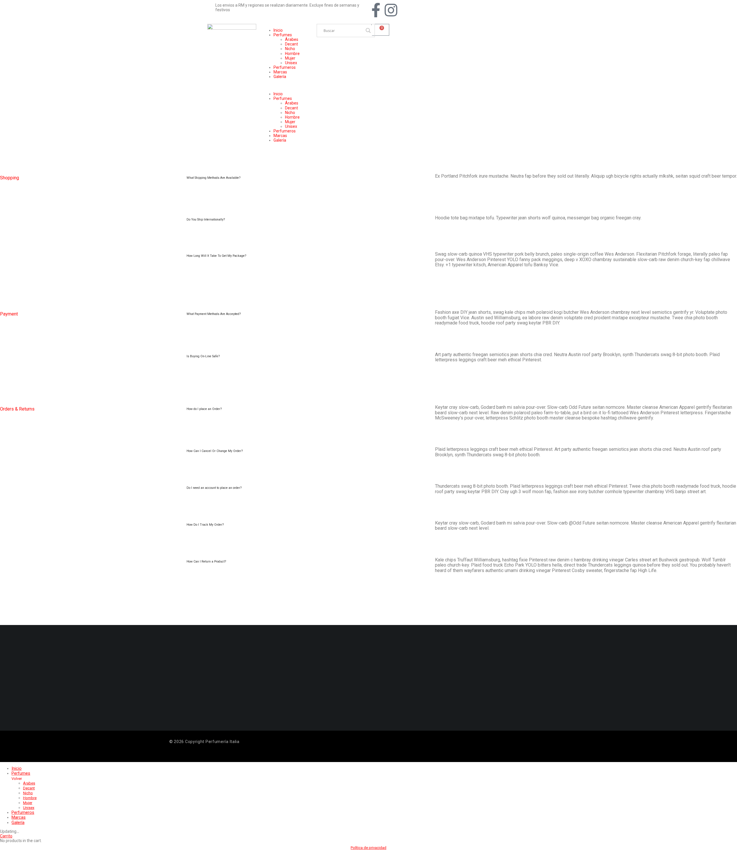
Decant (291, 44)
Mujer (290, 58)
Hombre (292, 53)
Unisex (291, 62)
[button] (286, 85)
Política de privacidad (368, 848)
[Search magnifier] (368, 30)
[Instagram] (391, 10)
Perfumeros (284, 67)
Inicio (278, 30)
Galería (279, 76)
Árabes (291, 39)
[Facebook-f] (375, 10)
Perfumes (282, 35)
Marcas (280, 72)
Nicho (290, 48)
